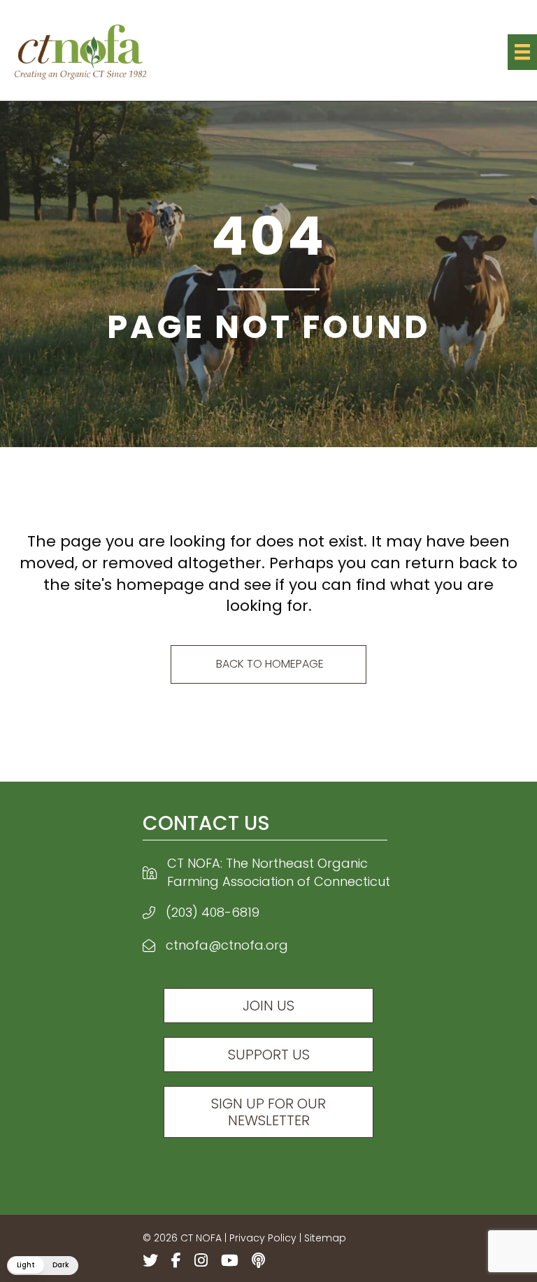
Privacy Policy (262, 1238)
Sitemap (325, 1238)
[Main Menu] (522, 51)
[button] (42, 1265)
